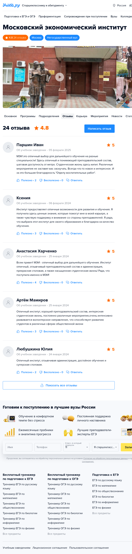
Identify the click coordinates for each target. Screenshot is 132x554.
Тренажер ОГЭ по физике (64, 528)
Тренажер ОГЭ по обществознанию (59, 505)
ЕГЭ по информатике (105, 502)
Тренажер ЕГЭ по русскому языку (20, 486)
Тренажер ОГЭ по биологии (65, 513)
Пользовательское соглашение (89, 548)
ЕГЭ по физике (101, 507)
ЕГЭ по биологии (103, 496)
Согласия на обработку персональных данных (105, 458)
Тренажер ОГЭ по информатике (59, 521)
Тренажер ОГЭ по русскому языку (65, 486)
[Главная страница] (11, 5)
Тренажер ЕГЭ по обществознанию (14, 505)
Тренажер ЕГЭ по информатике (14, 521)
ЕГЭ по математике (104, 485)
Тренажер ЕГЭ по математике (14, 496)
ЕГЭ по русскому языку (107, 480)
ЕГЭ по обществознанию (108, 491)
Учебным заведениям (16, 548)
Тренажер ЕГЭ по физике (19, 528)
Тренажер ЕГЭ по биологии (20, 513)
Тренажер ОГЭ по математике (59, 496)
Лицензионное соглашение (49, 548)
